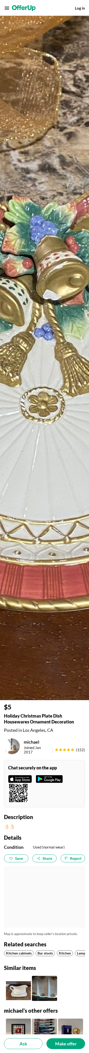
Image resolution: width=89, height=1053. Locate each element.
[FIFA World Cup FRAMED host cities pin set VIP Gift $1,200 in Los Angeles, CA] (18, 1031)
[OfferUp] (24, 8)
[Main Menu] (7, 8)
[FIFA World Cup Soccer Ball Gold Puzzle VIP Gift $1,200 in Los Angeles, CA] (70, 1031)
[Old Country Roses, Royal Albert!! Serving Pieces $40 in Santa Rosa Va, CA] (44, 988)
